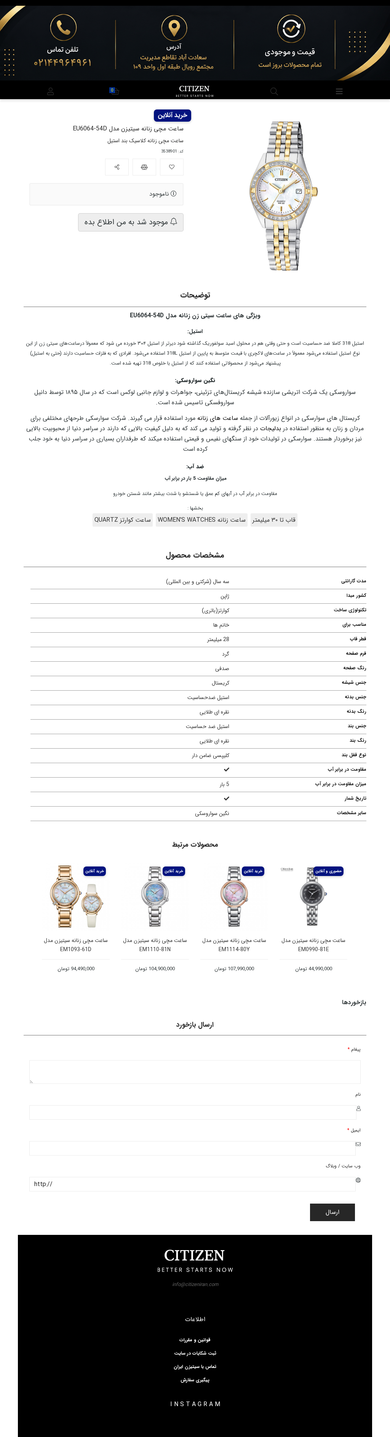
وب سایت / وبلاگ (343, 1166)
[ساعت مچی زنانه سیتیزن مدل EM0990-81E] (313, 897)
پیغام (354, 1049)
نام (358, 1094)
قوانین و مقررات (195, 1340)
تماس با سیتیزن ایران (195, 1366)
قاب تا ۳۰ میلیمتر (274, 520)
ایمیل (354, 1130)
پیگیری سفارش (195, 1380)
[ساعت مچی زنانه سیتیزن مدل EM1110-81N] (155, 897)
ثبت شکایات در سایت (195, 1353)
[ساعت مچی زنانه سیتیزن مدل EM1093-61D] (76, 897)
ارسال (332, 1212)
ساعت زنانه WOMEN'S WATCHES (202, 520)
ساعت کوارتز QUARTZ (122, 520)
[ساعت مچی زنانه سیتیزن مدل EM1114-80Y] (234, 897)
